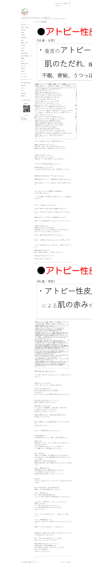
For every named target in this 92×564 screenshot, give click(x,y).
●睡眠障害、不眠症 (24, 42)
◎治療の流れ (23, 29)
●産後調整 (23, 58)
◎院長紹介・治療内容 (25, 27)
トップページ (23, 22)
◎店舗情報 (23, 35)
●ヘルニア (23, 90)
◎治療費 (22, 32)
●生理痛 (22, 50)
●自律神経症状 (23, 37)
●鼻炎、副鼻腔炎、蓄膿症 (25, 82)
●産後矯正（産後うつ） (25, 63)
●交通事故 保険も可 (24, 53)
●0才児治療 (23, 45)
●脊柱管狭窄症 (23, 93)
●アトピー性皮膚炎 (24, 55)
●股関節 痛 (23, 95)
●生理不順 (23, 68)
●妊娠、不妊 (23, 66)
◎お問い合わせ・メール (25, 24)
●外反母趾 (23, 71)
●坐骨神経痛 (23, 85)
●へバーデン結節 (24, 76)
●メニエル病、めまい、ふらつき (26, 80)
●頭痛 (22, 40)
